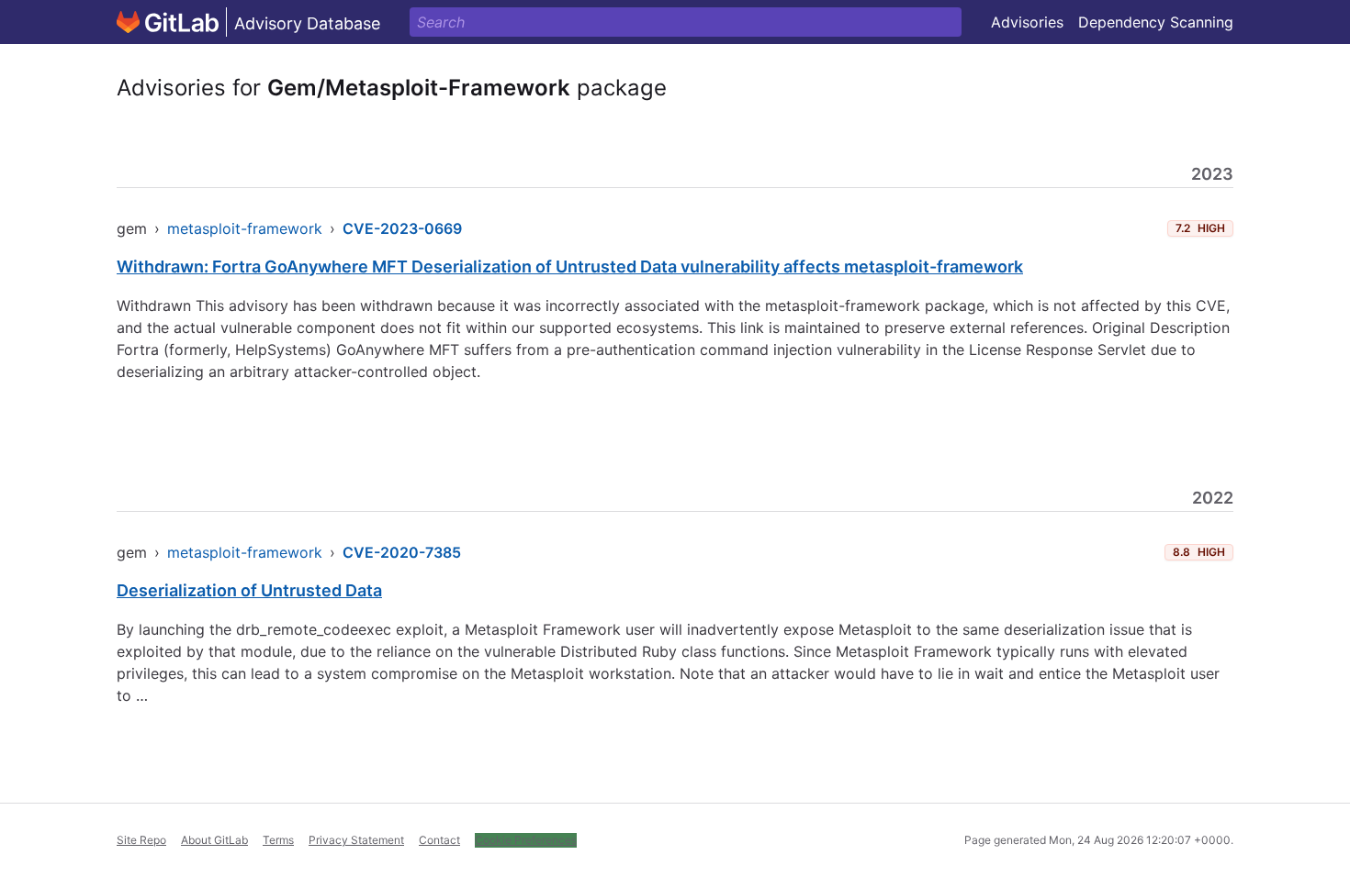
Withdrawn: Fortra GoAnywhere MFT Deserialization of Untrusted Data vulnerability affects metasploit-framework (570, 266)
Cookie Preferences (526, 840)
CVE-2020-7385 (402, 552)
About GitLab (214, 840)
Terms (278, 840)
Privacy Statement (356, 840)
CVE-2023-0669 (402, 228)
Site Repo (141, 840)
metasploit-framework (244, 228)
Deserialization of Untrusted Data (249, 590)
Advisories (1027, 22)
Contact (439, 840)
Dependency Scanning (1155, 22)
